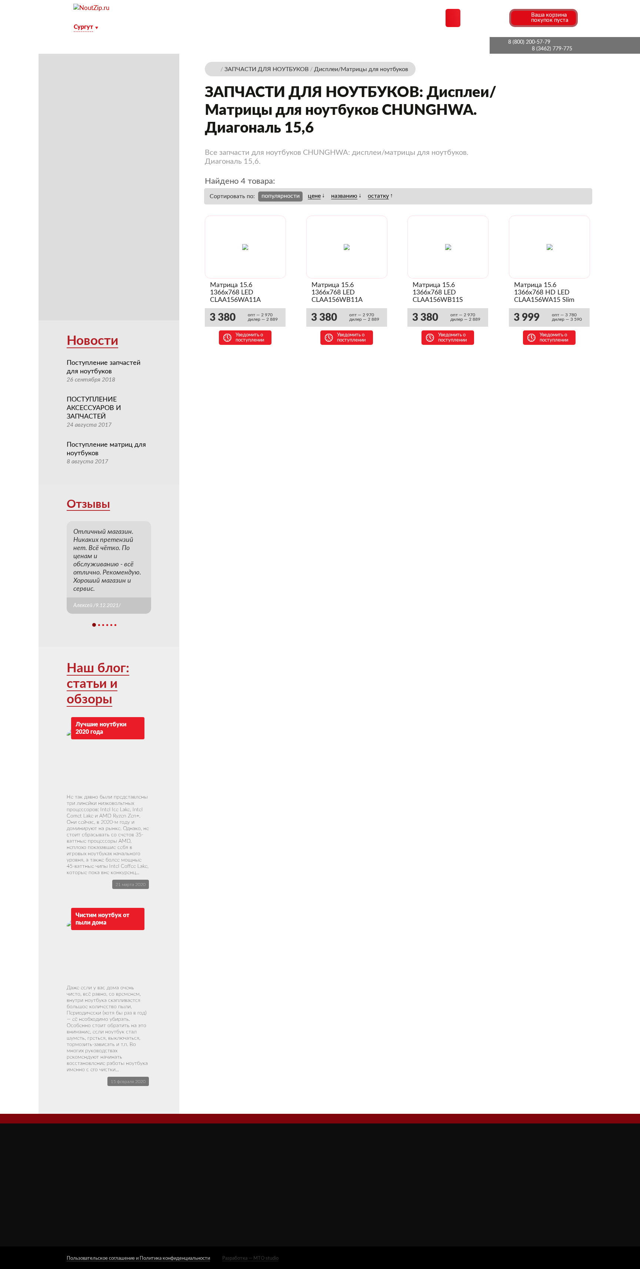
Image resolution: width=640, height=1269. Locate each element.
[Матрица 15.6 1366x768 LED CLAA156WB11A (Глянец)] (347, 247)
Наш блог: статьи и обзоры (98, 684)
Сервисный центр (261, 1215)
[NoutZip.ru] (91, 8)
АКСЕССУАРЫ (361, 1163)
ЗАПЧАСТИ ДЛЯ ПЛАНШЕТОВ (384, 1185)
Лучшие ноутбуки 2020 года (101, 728)
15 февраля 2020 (128, 1081)
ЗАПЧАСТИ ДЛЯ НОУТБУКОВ (382, 1174)
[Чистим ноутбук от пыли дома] (108, 949)
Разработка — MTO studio (250, 1258)
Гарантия (376, 45)
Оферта (249, 1195)
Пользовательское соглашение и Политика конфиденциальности (138, 1258)
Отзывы (88, 504)
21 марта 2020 (131, 884)
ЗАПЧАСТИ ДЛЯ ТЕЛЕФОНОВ (383, 1196)
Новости (92, 340)
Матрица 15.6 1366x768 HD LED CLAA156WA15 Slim (544, 292)
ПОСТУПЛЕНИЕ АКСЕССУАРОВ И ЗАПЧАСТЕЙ (94, 408)
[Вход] (489, 17)
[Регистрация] (502, 17)
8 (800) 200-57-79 (529, 42)
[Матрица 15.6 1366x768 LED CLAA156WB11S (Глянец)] (448, 247)
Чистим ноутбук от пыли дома (102, 919)
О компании (170, 45)
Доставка (266, 45)
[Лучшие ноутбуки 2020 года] (108, 759)
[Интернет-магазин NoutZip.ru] (215, 68)
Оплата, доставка (321, 45)
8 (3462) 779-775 (552, 48)
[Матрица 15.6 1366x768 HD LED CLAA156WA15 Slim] (550, 247)
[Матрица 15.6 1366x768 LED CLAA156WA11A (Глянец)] (245, 247)
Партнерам (220, 45)
